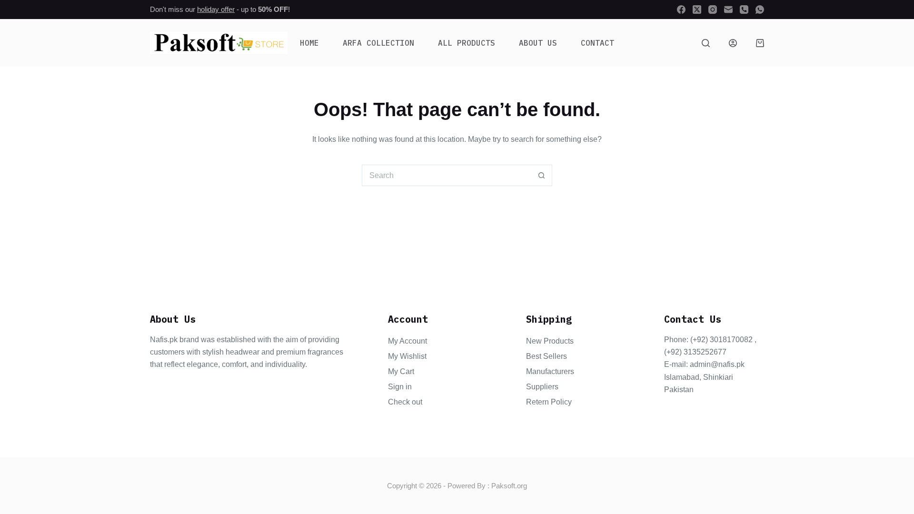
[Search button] (541, 175)
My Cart (401, 371)
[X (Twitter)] (697, 9)
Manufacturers (550, 371)
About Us (538, 43)
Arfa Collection (378, 43)
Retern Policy (549, 402)
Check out (405, 402)
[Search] (706, 43)
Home (309, 43)
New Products (550, 341)
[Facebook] (681, 9)
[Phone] (744, 9)
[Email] (728, 9)
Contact (597, 43)
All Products (466, 43)
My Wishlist (407, 356)
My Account (407, 341)
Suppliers (542, 387)
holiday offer (216, 9)
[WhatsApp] (759, 9)
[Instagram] (712, 9)
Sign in (400, 387)
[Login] (733, 43)
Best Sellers (546, 356)
